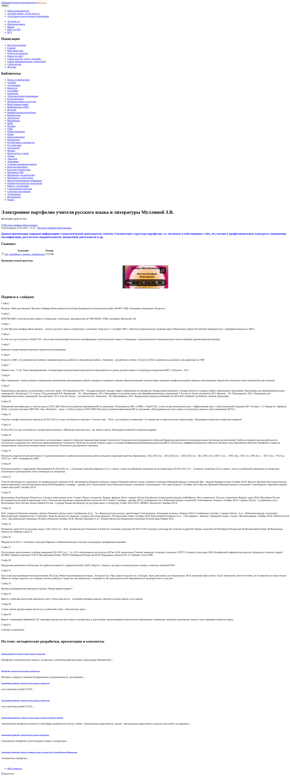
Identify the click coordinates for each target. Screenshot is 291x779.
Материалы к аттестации (20, 178)
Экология (12, 158)
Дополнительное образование (22, 96)
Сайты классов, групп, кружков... (24, 58)
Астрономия (13, 85)
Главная (11, 48)
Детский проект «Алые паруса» (23, 13)
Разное (10, 199)
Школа (10, 27)
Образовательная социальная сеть (24, 2)
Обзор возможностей (18, 11)
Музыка (11, 126)
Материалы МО (15, 172)
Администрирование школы (22, 164)
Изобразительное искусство (21, 101)
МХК (10, 123)
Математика (13, 120)
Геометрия (12, 93)
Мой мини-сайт (15, 50)
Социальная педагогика (19, 188)
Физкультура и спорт (18, 153)
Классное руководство (18, 169)
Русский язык (14, 145)
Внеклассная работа (17, 167)
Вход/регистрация (16, 45)
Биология (12, 88)
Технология (13, 148)
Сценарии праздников (18, 191)
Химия (10, 156)
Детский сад (13, 21)
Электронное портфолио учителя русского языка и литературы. (25, 700)
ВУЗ (9, 32)
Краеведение (14, 115)
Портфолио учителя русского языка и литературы (20, 671)
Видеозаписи (14, 197)
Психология (13, 139)
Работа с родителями (18, 186)
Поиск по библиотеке (18, 80)
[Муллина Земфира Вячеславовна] (19, 225)
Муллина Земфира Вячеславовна (54, 228)
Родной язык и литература (21, 142)
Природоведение (16, 137)
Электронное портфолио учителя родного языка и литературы (25, 735)
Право (10, 134)
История (11, 109)
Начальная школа (16, 24)
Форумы (11, 67)
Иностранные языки (17, 104)
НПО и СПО (14, 29)
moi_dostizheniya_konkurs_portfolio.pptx (25, 254)
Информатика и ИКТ (18, 107)
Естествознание (15, 99)
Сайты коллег (14, 64)
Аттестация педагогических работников (28, 16)
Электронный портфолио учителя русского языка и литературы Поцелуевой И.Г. (32, 718)
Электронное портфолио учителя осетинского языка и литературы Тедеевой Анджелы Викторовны (39, 752)
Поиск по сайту (15, 56)
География (12, 90)
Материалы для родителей (21, 175)
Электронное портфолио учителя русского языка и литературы (25, 683)
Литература (13, 118)
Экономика (13, 161)
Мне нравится (14, 768)
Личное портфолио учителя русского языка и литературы (23, 654)
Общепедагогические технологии (24, 183)
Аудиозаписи (14, 194)
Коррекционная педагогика (21, 112)
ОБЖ (10, 129)
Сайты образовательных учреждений (26, 61)
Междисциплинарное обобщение (24, 180)
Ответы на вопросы (17, 53)
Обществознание (16, 131)
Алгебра (11, 82)
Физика (11, 150)
